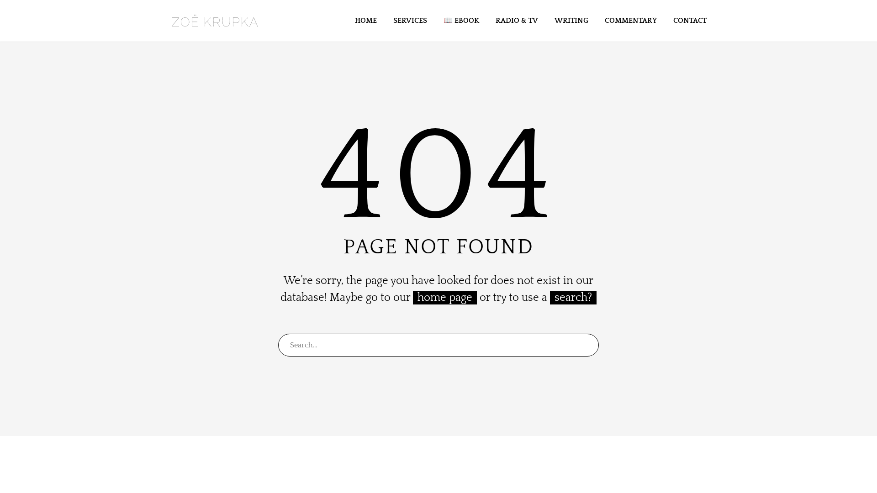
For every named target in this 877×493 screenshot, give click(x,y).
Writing (571, 20)
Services (410, 20)
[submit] (587, 345)
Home (366, 20)
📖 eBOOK (461, 20)
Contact (690, 20)
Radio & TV (517, 20)
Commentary (631, 20)
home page (444, 298)
